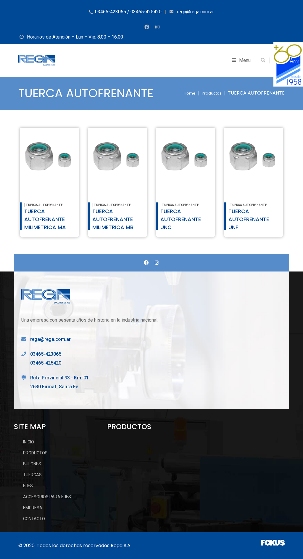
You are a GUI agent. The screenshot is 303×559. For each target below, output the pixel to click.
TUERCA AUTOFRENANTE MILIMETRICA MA (45, 219)
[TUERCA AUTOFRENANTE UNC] (185, 157)
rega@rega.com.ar (50, 339)
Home (190, 93)
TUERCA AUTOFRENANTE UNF (248, 219)
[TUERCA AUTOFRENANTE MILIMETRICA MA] (49, 157)
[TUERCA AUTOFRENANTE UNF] (253, 157)
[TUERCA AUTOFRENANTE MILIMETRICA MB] (117, 157)
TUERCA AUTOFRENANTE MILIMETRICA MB (112, 219)
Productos (212, 93)
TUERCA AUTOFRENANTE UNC (180, 219)
